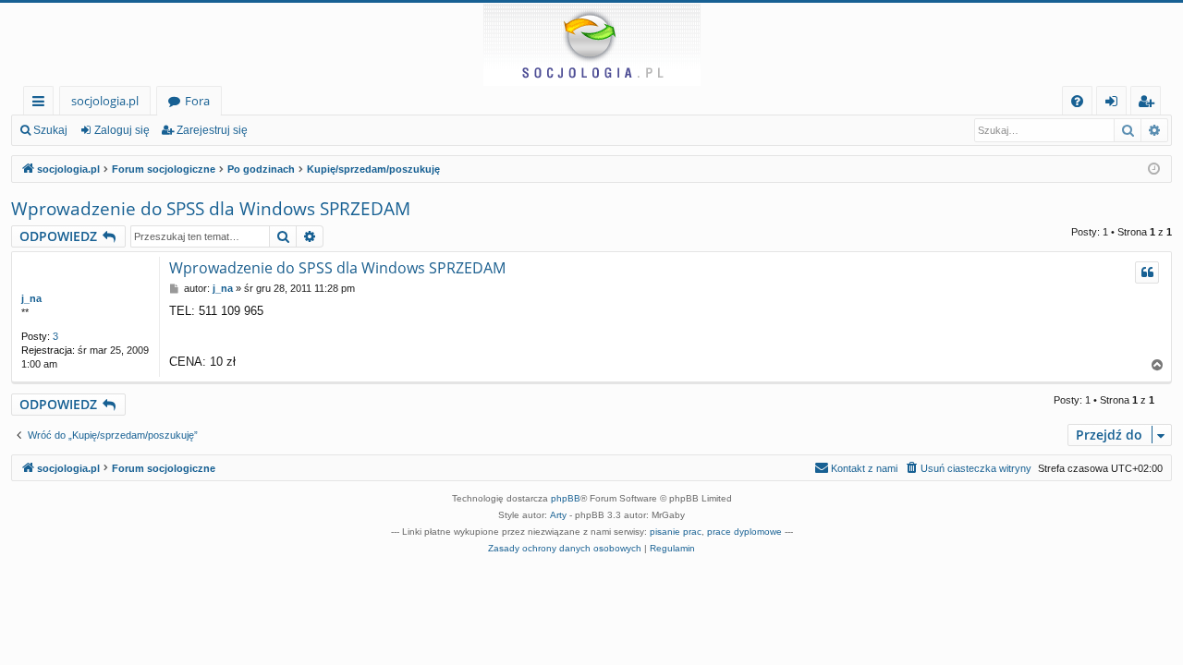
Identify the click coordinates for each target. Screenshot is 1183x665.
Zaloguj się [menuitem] (1115, 103)
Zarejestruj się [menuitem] (1150, 103)
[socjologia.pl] (591, 44)
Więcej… (42, 103)
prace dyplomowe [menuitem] (744, 531)
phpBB (565, 498)
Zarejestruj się (212, 130)
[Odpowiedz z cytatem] (1147, 272)
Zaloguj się (122, 130)
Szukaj (50, 130)
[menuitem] (1077, 101)
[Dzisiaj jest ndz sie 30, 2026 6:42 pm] (1154, 169)
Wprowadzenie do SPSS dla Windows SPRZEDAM (210, 209)
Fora (197, 100)
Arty (558, 515)
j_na (31, 298)
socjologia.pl (105, 100)
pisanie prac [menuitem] (675, 531)
